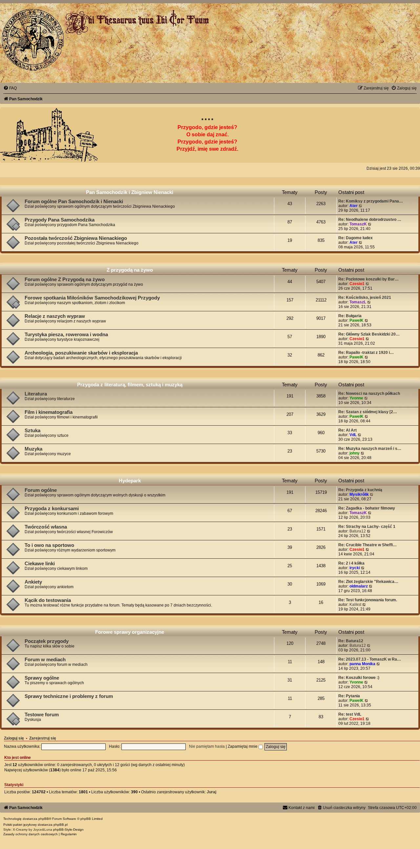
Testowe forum (42, 714)
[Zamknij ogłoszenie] (408, 119)
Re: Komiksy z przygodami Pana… (370, 201)
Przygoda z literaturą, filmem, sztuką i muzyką (129, 384)
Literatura (36, 393)
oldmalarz (358, 586)
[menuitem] (10, 88)
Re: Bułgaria (350, 316)
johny (354, 453)
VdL (353, 435)
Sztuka (32, 430)
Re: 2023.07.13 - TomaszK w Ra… (369, 659)
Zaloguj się (14, 738)
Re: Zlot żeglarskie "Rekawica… (368, 581)
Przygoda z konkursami (52, 508)
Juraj (211, 792)
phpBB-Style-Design (68, 829)
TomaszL (357, 302)
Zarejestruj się (42, 738)
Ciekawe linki (40, 563)
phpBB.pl (60, 824)
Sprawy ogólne (42, 678)
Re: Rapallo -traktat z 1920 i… (366, 352)
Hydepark (130, 480)
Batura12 (357, 531)
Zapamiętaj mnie (243, 746)
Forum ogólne (41, 490)
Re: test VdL (349, 714)
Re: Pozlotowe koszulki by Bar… (368, 279)
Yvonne (356, 398)
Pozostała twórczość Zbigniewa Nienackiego (76, 238)
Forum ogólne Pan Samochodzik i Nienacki (74, 201)
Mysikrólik (359, 494)
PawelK (356, 320)
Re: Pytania (349, 696)
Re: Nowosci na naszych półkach (369, 393)
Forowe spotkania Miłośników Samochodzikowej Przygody (92, 297)
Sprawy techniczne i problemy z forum (69, 696)
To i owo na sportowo (49, 545)
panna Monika (362, 664)
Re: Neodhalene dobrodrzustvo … (369, 219)
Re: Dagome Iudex (355, 238)
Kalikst (355, 604)
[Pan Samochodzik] (33, 39)
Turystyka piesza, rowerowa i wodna (66, 334)
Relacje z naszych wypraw (55, 316)
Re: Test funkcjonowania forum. (367, 600)
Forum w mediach (45, 659)
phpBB (43, 818)
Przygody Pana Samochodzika (59, 219)
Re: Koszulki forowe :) (358, 677)
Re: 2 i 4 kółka (351, 563)
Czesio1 (357, 283)
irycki (354, 568)
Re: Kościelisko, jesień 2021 (364, 297)
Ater (353, 205)
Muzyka (33, 449)
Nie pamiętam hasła (207, 746)
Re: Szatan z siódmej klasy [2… (367, 412)
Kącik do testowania (48, 600)
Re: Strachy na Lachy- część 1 (366, 526)
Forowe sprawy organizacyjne (129, 632)
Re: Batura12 (350, 641)
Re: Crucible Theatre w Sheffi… (367, 545)
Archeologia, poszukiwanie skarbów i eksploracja (81, 353)
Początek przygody (47, 641)
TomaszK (358, 224)
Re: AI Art (347, 430)
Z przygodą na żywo (130, 270)
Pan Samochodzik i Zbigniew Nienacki (129, 192)
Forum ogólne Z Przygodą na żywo (65, 279)
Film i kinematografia (49, 412)
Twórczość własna (46, 527)
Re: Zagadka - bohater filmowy (366, 508)
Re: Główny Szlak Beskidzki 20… (369, 334)
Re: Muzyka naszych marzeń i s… (369, 448)
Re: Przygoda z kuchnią (360, 490)
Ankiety (33, 582)
